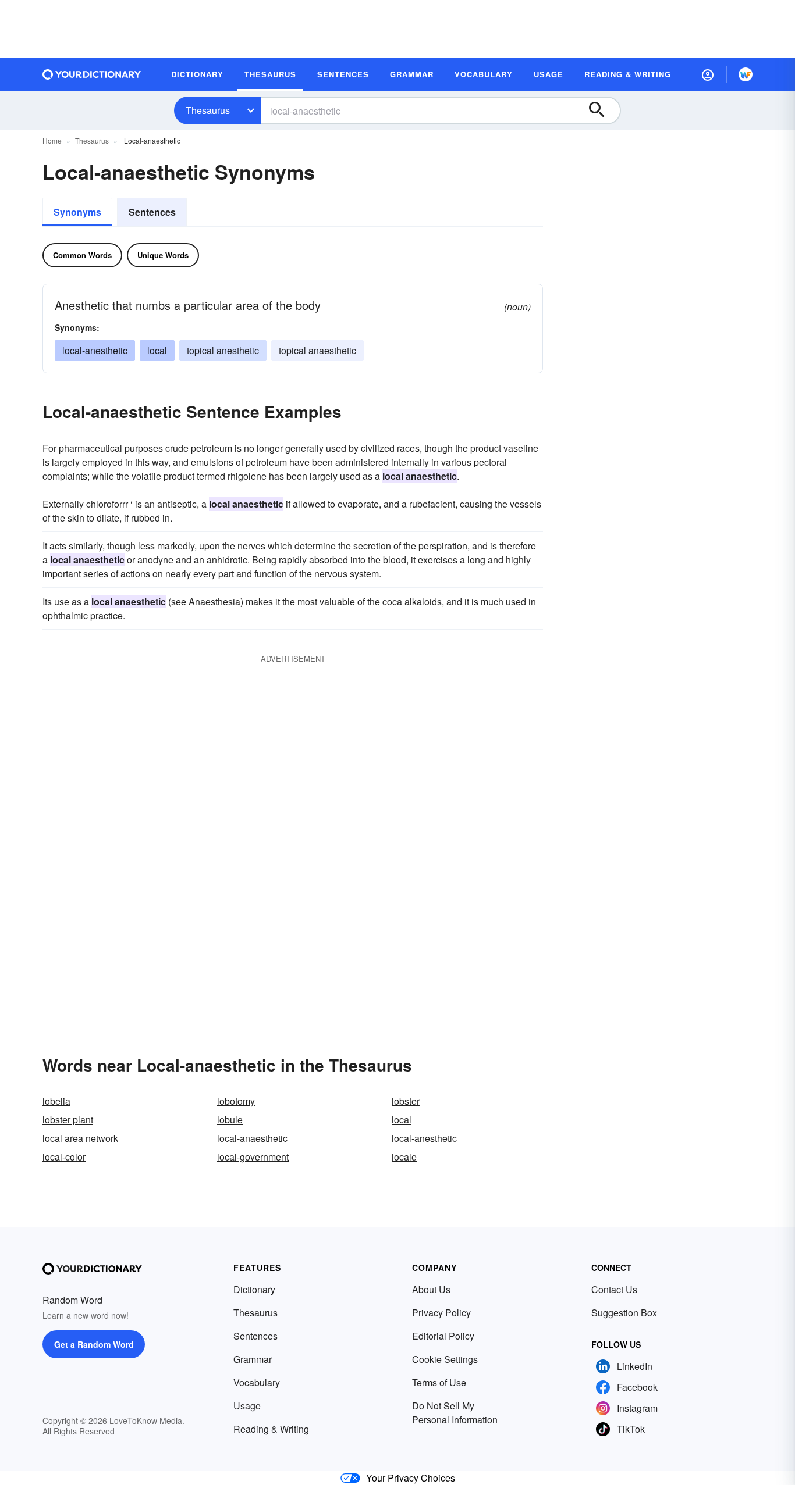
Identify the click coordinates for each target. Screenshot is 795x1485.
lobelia (56, 1101)
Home (52, 140)
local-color (64, 1156)
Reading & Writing (271, 1429)
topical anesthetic (223, 350)
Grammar (252, 1359)
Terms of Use (439, 1382)
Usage (247, 1405)
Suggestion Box (624, 1312)
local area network (80, 1138)
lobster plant (67, 1119)
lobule (230, 1119)
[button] (708, 74)
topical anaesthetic (317, 350)
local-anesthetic (94, 350)
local (157, 350)
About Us (431, 1289)
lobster (406, 1101)
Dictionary (254, 1289)
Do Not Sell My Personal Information (455, 1412)
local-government (253, 1156)
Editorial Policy (443, 1336)
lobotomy (236, 1101)
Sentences (152, 212)
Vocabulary (256, 1382)
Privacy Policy (441, 1312)
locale (404, 1156)
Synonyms (77, 212)
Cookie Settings (445, 1359)
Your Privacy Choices (410, 1477)
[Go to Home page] (91, 74)
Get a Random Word (94, 1344)
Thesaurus (208, 110)
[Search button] (602, 110)
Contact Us (614, 1289)
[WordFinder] (746, 74)
